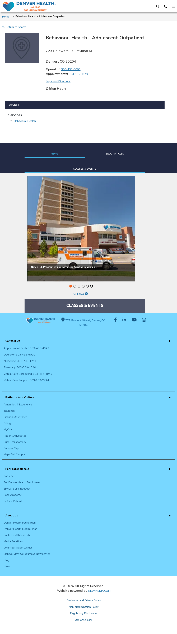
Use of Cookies (83, 620)
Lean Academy (12, 495)
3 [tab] (79, 286)
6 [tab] (91, 286)
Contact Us (12, 341)
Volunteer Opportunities (18, 547)
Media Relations (13, 541)
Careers (8, 476)
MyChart (9, 429)
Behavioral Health (25, 121)
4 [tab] (83, 286)
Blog (6, 560)
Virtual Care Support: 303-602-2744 (26, 380)
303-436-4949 (78, 74)
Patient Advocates (15, 436)
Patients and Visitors (19, 397)
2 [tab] (74, 286)
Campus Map (11, 448)
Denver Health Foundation (20, 522)
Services (13, 104)
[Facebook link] (115, 320)
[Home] (41, 6)
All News (79, 294)
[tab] (55, 150)
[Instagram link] (144, 320)
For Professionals (17, 469)
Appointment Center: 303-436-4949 (26, 348)
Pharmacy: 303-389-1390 (20, 367)
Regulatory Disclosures (83, 613)
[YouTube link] (134, 320)
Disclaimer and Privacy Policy (84, 600)
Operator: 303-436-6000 (19, 355)
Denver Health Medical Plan (20, 529)
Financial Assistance (15, 417)
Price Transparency (15, 442)
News (7, 566)
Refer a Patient (13, 501)
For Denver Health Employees (22, 482)
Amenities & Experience (18, 404)
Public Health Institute (17, 535)
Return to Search (15, 27)
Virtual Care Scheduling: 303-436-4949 (28, 374)
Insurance (9, 411)
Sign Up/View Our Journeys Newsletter (27, 554)
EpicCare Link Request (17, 488)
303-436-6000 (71, 69)
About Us (11, 515)
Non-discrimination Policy (84, 607)
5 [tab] (87, 286)
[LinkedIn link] (124, 320)
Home (6, 17)
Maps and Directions (58, 81)
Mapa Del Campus (14, 454)
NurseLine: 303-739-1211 (20, 361)
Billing (7, 423)
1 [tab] (70, 286)
